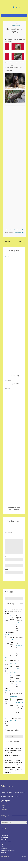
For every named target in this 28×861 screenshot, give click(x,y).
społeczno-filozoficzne (6, 841)
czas (15, 748)
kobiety (6, 753)
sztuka (9, 764)
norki (17, 229)
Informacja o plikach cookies (8, 850)
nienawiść (15, 755)
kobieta (19, 750)
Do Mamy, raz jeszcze (15, 718)
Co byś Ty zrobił (14, 671)
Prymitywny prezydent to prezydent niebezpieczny (13, 792)
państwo (19, 755)
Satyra (22, 232)
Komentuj (7, 537)
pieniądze (12, 758)
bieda (6, 748)
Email (6, 562)
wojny (10, 767)
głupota (12, 750)
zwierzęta (21, 229)
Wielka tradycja (4, 837)
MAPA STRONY (4, 852)
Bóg (9, 748)
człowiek (19, 748)
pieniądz (7, 758)
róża (19, 762)
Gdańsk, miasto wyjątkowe (16, 637)
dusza (9, 750)
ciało (12, 748)
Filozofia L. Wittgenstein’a (11, 655)
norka (14, 229)
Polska (15, 760)
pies (16, 758)
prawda (18, 760)
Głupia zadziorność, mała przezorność (10, 796)
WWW (6, 569)
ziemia (6, 770)
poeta (19, 757)
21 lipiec (18, 666)
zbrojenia (18, 767)
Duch (6, 750)
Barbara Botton (16, 25)
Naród (12, 755)
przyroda (13, 762)
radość (16, 762)
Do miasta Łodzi (5, 807)
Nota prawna (4, 848)
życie (9, 772)
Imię (6, 556)
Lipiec (6, 688)
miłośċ (7, 755)
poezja (6, 760)
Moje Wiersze (18, 232)
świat (6, 772)
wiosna (20, 764)
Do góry (24, 856)
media (17, 753)
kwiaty (10, 753)
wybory (14, 767)
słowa (12, 764)
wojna (7, 767)
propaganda (8, 762)
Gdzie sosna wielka (9, 632)
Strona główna (4, 835)
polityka (10, 760)
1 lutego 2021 (15, 24)
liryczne (3, 846)
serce (6, 764)
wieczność (16, 764)
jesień (15, 750)
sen (21, 762)
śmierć (20, 770)
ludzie (14, 753)
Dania (11, 229)
